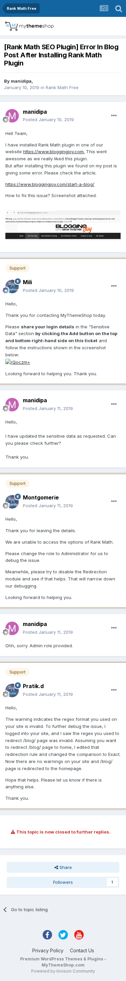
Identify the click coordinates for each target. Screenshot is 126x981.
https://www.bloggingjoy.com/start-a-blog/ (49, 184)
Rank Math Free (62, 87)
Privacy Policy (48, 950)
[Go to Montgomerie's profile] (12, 502)
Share (65, 867)
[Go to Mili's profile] (12, 286)
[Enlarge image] (17, 361)
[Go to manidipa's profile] (12, 115)
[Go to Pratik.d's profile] (12, 690)
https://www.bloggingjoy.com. (54, 151)
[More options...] (114, 116)
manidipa (21, 81)
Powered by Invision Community (63, 971)
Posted (48, 119)
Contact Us (82, 950)
